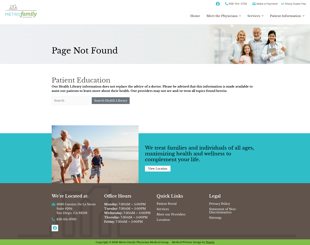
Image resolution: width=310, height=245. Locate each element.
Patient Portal (167, 203)
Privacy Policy (219, 203)
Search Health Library (110, 100)
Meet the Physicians (222, 16)
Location (163, 219)
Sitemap (215, 217)
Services (253, 16)
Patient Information (285, 16)
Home (195, 16)
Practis (210, 242)
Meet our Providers (171, 214)
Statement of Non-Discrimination (223, 211)
